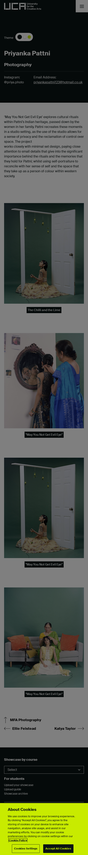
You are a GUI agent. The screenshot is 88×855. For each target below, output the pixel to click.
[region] (44, 829)
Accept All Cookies (58, 848)
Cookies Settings (25, 848)
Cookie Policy (18, 840)
